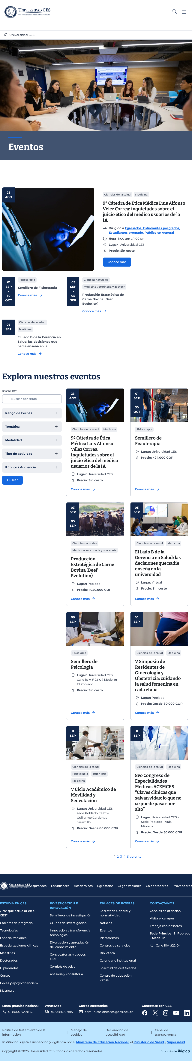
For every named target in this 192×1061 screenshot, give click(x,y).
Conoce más (117, 262)
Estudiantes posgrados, (161, 228)
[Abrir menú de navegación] (184, 12)
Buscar (12, 480)
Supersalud (176, 1042)
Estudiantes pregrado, (127, 232)
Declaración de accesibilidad (117, 1032)
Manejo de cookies (79, 1032)
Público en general (159, 232)
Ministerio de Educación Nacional (102, 1042)
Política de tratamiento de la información (24, 1032)
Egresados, (134, 228)
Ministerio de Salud (149, 1042)
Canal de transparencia (165, 1032)
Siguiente (134, 856)
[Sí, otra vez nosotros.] (175, 1051)
